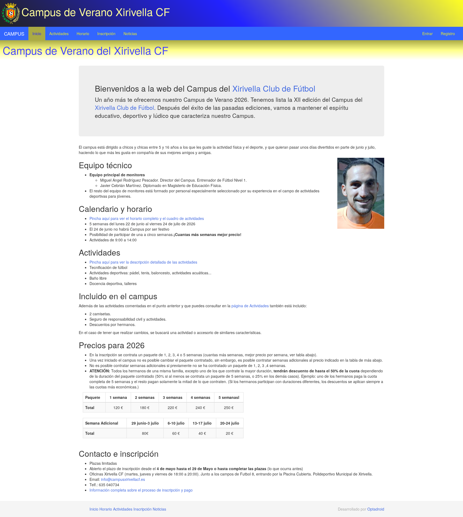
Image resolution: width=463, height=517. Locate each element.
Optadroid (375, 509)
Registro (448, 33)
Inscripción (106, 33)
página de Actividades (250, 305)
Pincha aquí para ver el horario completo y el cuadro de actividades (146, 218)
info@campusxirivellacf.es (123, 479)
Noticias (130, 33)
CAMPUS (14, 33)
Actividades (59, 33)
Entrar (427, 33)
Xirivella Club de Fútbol (273, 88)
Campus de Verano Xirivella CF (95, 11)
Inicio (36, 33)
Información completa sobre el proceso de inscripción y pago (141, 490)
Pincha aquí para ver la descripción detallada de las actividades (143, 262)
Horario (83, 33)
